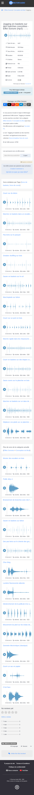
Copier (25, 155)
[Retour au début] (17, 789)
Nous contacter (13, 770)
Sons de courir (23, 138)
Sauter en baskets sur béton (13, 521)
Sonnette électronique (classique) (15, 645)
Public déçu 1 (8, 479)
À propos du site (9, 763)
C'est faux (6, 687)
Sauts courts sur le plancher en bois (16, 380)
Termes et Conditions (23, 763)
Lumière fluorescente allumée (14, 583)
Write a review (6, 717)
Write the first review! (18, 753)
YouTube (25, 770)
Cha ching (6, 562)
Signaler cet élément (27, 162)
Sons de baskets (14, 138)
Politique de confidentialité (17, 767)
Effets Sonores (7, 121)
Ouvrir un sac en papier (11, 666)
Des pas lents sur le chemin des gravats (17, 541)
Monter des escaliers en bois (13, 458)
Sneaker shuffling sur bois (12, 256)
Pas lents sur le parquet (11, 235)
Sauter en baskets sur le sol (13, 276)
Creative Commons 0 (16, 169)
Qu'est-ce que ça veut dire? (17, 172)
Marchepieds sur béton (11, 297)
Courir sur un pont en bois (12, 318)
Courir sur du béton (10, 193)
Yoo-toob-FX (28, 83)
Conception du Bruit (19, 121)
